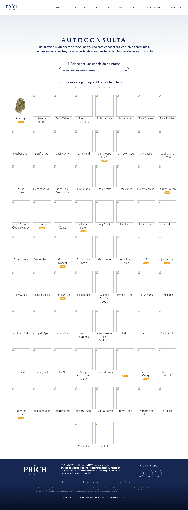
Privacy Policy (124, 482)
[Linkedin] (158, 473)
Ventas (176, 7)
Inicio (59, 7)
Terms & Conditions (92, 482)
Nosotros (79, 7)
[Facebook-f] (140, 473)
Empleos (62, 482)
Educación (127, 7)
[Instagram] (149, 473)
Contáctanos (153, 7)
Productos (103, 7)
